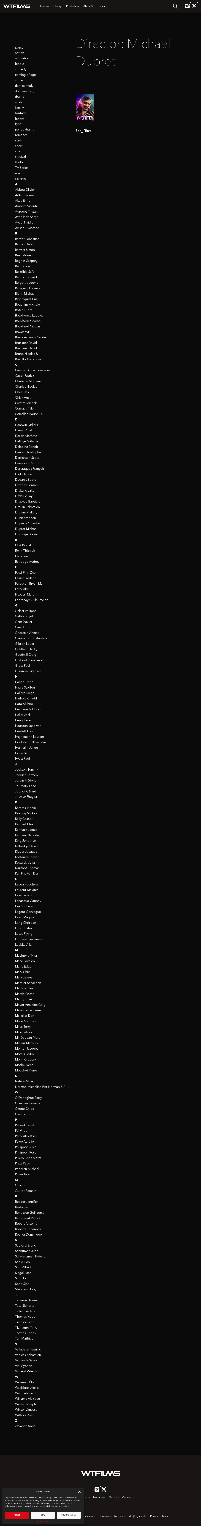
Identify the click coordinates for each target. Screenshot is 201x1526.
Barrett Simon (25, 250)
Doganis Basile (25, 479)
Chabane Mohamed (29, 381)
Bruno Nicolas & (26, 354)
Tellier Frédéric (25, 1311)
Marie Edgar (24, 966)
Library (57, 6)
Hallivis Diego (25, 693)
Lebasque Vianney (28, 901)
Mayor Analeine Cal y (30, 1005)
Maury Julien (24, 999)
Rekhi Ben (22, 1207)
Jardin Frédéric (25, 780)
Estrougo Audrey (27, 561)
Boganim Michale (27, 304)
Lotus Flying (24, 933)
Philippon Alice (25, 1147)
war (17, 173)
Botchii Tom (23, 310)
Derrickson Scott (27, 458)
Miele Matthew (26, 1021)
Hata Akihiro (24, 704)
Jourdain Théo (25, 786)
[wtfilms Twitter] (194, 7)
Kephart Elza (24, 824)
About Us (88, 6)
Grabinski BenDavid (29, 660)
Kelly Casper (24, 819)
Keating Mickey (26, 813)
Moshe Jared (24, 1065)
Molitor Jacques (26, 1048)
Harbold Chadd (26, 698)
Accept (17, 1515)
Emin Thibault (25, 551)
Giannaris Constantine (31, 638)
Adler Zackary (25, 195)
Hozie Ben (22, 753)
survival (20, 157)
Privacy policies (159, 1516)
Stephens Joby (25, 1289)
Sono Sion (22, 1284)
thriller (19, 162)
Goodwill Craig (25, 654)
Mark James (23, 977)
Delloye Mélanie (26, 441)
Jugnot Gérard (25, 791)
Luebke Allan (24, 944)
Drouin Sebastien (27, 507)
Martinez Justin (26, 988)
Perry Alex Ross (26, 1136)
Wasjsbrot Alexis (27, 1388)
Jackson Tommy (26, 769)
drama (19, 96)
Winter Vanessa (26, 1409)
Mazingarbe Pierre (28, 1010)
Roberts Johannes (28, 1229)
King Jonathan (25, 840)
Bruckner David (26, 343)
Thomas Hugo (25, 1316)
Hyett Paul (22, 758)
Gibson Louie (24, 644)
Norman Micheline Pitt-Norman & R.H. (42, 1087)
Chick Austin (24, 397)
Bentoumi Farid (26, 277)
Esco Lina (22, 556)
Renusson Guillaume (29, 1212)
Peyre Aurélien (25, 1141)
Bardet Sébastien (27, 239)
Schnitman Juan (26, 1251)
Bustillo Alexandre (28, 359)
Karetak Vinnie (25, 808)
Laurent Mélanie (26, 890)
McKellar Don (24, 1016)
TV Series (21, 168)
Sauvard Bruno (25, 1245)
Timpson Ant (24, 1322)
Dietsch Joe (23, 474)
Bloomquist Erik (26, 299)
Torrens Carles (25, 1333)
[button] (79, 1491)
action (19, 53)
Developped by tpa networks (116, 1516)
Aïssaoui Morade (27, 228)
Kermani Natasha (27, 835)
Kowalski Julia (25, 862)
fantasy (20, 113)
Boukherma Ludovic (29, 315)
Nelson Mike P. (25, 1081)
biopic (19, 64)
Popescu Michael (27, 1169)
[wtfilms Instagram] (187, 7)
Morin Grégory (25, 1059)
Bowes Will (22, 332)
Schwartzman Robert (30, 1256)
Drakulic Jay (24, 496)
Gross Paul (22, 665)
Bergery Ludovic (26, 282)
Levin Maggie (24, 917)
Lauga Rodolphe (26, 884)
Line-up (44, 6)
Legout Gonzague (28, 912)
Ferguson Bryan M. (28, 583)
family (19, 107)
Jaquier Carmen (26, 775)
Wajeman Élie (24, 1382)
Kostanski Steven (27, 857)
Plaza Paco (22, 1163)
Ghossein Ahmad (27, 633)
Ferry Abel (22, 589)
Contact (103, 6)
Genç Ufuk (22, 627)
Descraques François (29, 468)
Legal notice (141, 1516)
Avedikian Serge (26, 217)
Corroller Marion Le (29, 414)
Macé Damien (25, 961)
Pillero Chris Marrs (28, 1158)
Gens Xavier (23, 622)
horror (19, 118)
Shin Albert (23, 1267)
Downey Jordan (26, 485)
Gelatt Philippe (25, 611)
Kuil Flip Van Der (26, 873)
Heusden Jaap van (28, 726)
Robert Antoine (26, 1223)
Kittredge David (26, 846)
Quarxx (20, 1185)
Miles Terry (23, 1026)
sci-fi (18, 140)
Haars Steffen (25, 687)
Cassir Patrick (24, 375)
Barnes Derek (24, 244)
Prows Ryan (23, 1174)
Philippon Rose (25, 1152)
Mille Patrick (23, 1032)
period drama (24, 129)
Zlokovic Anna (25, 1426)
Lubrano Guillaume (28, 939)
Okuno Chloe (24, 1109)
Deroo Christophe (28, 452)
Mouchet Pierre (26, 1070)
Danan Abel (23, 430)
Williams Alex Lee (27, 1398)
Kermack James (26, 830)
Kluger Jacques (26, 851)
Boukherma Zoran (28, 321)
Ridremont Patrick (28, 1218)
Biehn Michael (25, 293)
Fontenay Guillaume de (31, 600)
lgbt (18, 124)
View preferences (68, 1515)
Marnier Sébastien (28, 983)
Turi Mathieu (24, 1338)
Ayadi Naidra (24, 222)
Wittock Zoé (24, 1415)
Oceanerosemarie (27, 1103)
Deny (43, 1515)
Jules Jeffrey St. (26, 797)
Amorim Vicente (26, 206)
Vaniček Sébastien (28, 1355)
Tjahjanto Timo (26, 1327)
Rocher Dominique (28, 1234)
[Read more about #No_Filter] (85, 112)
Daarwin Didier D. (27, 425)
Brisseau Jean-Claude (30, 337)
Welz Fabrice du (26, 1393)
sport (19, 146)
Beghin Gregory (26, 261)
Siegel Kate (23, 1273)
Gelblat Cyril (24, 616)
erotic (19, 102)
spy (17, 151)
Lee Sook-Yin (24, 906)
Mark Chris (22, 972)
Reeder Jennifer (26, 1202)
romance (21, 135)
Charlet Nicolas (26, 386)
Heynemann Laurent (29, 737)
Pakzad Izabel (24, 1125)
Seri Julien (22, 1262)
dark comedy (24, 86)
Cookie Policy (43, 1521)
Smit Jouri (22, 1278)
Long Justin (23, 928)
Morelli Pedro (24, 1054)
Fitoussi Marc (24, 594)
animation (22, 58)
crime (19, 80)
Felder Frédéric (25, 578)
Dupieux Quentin (27, 523)
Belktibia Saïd (24, 272)
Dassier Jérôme (26, 436)
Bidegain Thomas (27, 288)
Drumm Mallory (26, 512)
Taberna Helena (26, 1300)
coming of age (25, 75)
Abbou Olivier (25, 189)
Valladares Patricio (28, 1349)
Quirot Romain (25, 1191)
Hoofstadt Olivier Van (30, 742)
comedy (20, 69)
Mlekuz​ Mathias (26, 1043)
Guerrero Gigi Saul (28, 671)
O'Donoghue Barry (28, 1098)
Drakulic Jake (24, 490)
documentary (24, 91)
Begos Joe (22, 266)
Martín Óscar (24, 994)
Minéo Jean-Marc (27, 1037)
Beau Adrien (24, 255)
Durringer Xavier (27, 534)
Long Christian (25, 923)
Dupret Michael (26, 529)
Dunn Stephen (25, 518)
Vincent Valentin (27, 1371)
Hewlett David (25, 731)
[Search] (175, 6)
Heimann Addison (28, 709)
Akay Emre (22, 200)
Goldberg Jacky (26, 649)
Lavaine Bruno (25, 895)
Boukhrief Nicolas (27, 326)
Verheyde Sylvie (26, 1360)
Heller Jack (23, 715)
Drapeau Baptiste (27, 501)
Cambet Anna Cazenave (32, 370)
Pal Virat (21, 1130)
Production (72, 6)
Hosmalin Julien (26, 747)
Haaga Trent (24, 682)
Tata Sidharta (24, 1305)
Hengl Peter (23, 720)
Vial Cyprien (23, 1366)
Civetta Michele (26, 403)
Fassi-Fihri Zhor (26, 572)
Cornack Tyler (25, 408)
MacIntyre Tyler (26, 955)
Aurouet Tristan (26, 211)
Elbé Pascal (23, 545)
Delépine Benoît (26, 447)
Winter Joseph (25, 1404)
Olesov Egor (24, 1114)
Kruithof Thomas (27, 868)
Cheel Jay (22, 392)
